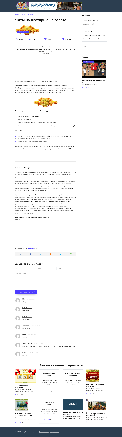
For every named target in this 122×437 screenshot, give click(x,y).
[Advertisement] (45, 66)
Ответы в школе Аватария (92, 35)
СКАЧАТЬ (45, 53)
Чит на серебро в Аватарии (22, 386)
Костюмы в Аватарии (49, 403)
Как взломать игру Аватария (72, 374)
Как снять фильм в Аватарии (93, 80)
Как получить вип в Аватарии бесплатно (23, 414)
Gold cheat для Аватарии (49, 374)
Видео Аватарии (89, 20)
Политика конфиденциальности (49, 432)
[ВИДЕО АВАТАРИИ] (94, 77)
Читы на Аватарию (23, 31)
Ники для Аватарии (90, 28)
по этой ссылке (33, 116)
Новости (86, 31)
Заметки (86, 24)
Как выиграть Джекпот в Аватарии (96, 385)
